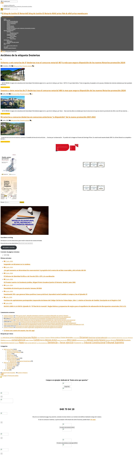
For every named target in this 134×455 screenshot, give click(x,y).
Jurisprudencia (8, 340)
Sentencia (52, 342)
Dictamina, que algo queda (13, 42)
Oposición (12, 343)
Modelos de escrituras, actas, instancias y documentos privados (18, 6)
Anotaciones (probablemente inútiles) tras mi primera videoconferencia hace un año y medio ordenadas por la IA (52, 324)
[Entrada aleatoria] (1, 50)
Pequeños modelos (11, 29)
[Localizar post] (2, 1)
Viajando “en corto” (14, 32)
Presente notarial (10, 27)
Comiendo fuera (10, 37)
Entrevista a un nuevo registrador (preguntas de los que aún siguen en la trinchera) (39, 326)
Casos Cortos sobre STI (12, 45)
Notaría (113, 340)
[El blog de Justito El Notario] (7, 16)
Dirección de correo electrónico (9, 243)
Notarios (108, 340)
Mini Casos (71, 340)
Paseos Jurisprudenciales (12, 21)
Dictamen (83, 337)
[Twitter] (1, 3)
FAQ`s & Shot (7, 43)
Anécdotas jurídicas (9, 337)
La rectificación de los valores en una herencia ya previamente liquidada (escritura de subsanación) (43, 317)
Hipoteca (3, 340)
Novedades (127, 340)
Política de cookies (13, 375)
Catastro (47, 337)
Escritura (109, 337)
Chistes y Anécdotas (11, 23)
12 (32, 94)
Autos (34, 337)
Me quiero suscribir (9, 247)
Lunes (37, 340)
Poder (37, 343)
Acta (1, 337)
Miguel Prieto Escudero (62, 340)
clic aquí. (93, 419)
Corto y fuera (13, 38)
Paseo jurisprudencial (13, 358)
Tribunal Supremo (115, 342)
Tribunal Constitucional (94, 342)
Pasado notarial (10, 26)
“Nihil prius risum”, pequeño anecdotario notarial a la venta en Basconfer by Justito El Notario (41, 315)
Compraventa (76, 337)
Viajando (9, 31)
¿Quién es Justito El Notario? (10, 48)
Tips (82, 343)
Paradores (9, 367)
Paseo (21, 342)
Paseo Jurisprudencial (30, 343)
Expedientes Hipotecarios (116, 337)
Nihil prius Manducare (8, 30)
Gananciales (125, 337)
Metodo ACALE (51, 340)
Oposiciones (6, 39)
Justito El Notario (8, 315)
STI (58, 343)
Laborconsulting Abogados (11, 323)
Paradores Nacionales (12, 34)
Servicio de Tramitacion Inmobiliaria (20, 361)
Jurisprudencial (18, 340)
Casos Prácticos (41, 337)
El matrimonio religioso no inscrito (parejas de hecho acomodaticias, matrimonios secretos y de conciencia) (45, 320)
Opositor (17, 343)
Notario (102, 340)
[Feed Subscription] (1, 59)
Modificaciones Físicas (82, 340)
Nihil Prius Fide (7, 20)
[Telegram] (2, 3)
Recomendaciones (43, 343)
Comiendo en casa (11, 35)
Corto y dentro (13, 36)
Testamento (77, 343)
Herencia (130, 337)
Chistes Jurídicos (55, 337)
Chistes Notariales (66, 337)
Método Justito (93, 340)
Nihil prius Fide (17, 66)
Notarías (120, 340)
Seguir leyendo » (5, 87)
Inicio (5, 19)
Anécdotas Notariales (23, 337)
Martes (42, 340)
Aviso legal (4, 375)
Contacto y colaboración (9, 5)
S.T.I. (5, 44)
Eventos (8, 24)
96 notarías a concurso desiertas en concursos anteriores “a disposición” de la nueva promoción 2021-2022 (48, 117)
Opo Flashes (9, 41)
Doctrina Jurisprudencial (12, 22)
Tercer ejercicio (67, 342)
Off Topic (6, 46)
